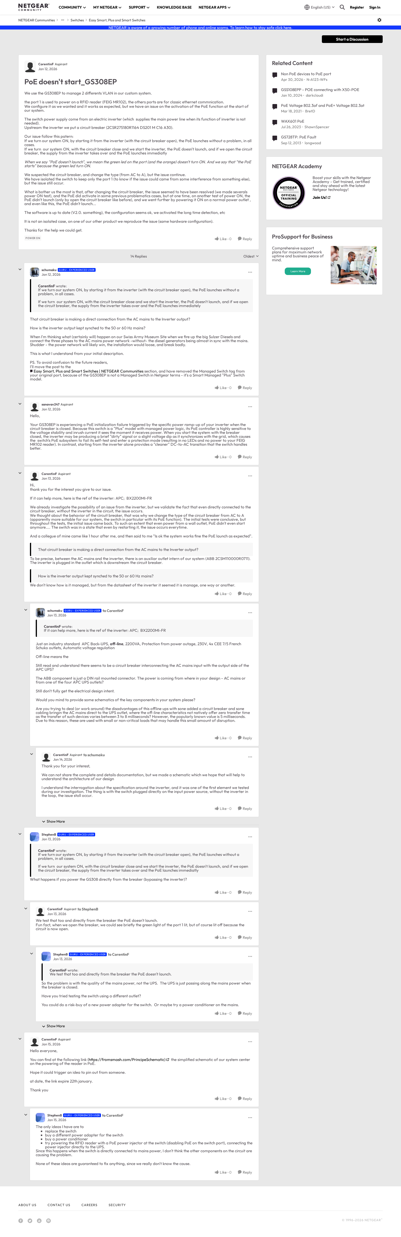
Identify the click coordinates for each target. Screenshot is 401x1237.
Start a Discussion (352, 39)
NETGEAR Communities (36, 20)
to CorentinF (113, 610)
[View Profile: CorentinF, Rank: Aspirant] (30, 66)
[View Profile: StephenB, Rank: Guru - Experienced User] (34, 836)
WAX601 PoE (292, 121)
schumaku (49, 270)
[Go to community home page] (33, 7)
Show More (56, 821)
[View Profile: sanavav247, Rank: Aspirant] (34, 406)
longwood (313, 143)
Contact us (59, 1205)
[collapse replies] (20, 269)
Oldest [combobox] (251, 256)
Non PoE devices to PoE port (306, 73)
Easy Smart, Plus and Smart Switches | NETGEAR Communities (88, 371)
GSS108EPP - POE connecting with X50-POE (320, 89)
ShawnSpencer (317, 127)
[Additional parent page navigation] (62, 20)
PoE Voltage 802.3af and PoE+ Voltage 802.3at (322, 105)
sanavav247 (50, 404)
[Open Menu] (379, 20)
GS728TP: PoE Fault (298, 136)
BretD (310, 111)
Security (117, 1205)
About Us (27, 1205)
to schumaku (94, 755)
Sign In (374, 7)
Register (357, 7)
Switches (77, 20)
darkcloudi (314, 95)
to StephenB (88, 909)
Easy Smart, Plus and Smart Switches (117, 20)
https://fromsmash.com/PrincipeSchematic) (127, 1059)
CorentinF (46, 64)
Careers (89, 1205)
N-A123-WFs (317, 79)
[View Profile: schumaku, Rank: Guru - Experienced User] (34, 272)
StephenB (49, 834)
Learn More (298, 271)
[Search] (342, 7)
